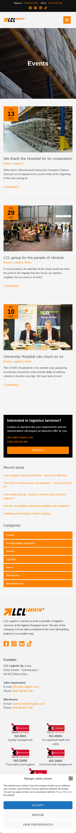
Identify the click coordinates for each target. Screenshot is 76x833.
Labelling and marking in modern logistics (29, 526)
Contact (38, 459)
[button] (70, 778)
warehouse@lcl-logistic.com (29, 716)
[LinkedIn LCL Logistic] (22, 658)
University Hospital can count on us (37, 361)
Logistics (18, 168)
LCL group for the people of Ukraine (37, 262)
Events (7, 168)
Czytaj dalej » (11, 192)
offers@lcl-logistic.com (20, 446)
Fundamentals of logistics (21, 556)
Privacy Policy (64, 791)
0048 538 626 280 (18, 450)
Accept (38, 805)
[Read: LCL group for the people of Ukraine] (38, 233)
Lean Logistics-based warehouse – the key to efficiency (37, 484)
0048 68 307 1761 (24, 720)
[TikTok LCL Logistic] (30, 658)
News (28, 267)
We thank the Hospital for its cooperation (31, 161)
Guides (10, 564)
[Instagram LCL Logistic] (35, 8)
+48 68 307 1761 (31, 3)
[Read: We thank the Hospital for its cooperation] (38, 129)
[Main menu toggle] (67, 20)
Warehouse (13, 588)
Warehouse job (15, 596)
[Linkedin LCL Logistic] (40, 8)
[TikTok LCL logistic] (45, 8)
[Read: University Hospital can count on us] (38, 331)
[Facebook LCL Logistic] (30, 8)
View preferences (38, 824)
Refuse (38, 815)
